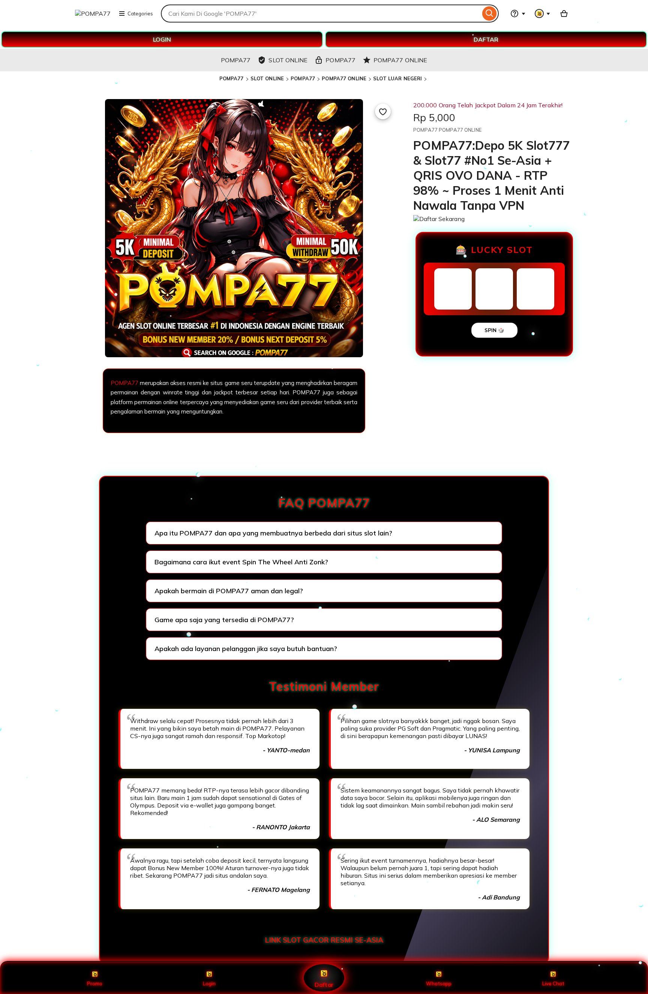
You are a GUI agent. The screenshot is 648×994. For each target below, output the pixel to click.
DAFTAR (486, 39)
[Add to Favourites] (383, 111)
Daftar (324, 984)
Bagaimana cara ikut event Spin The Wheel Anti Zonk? (241, 562)
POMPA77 (231, 78)
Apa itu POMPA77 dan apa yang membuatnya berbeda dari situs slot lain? (273, 533)
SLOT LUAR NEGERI (397, 78)
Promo (94, 983)
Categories (140, 14)
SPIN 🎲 (494, 330)
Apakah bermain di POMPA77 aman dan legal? (228, 590)
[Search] (489, 14)
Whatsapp (439, 983)
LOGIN (162, 39)
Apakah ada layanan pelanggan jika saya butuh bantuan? (245, 648)
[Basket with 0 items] (564, 14)
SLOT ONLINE (267, 78)
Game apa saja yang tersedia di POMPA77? (224, 619)
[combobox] (320, 14)
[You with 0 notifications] (542, 14)
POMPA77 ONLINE (344, 78)
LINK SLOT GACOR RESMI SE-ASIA (324, 939)
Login (209, 983)
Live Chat (553, 983)
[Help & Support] (518, 14)
